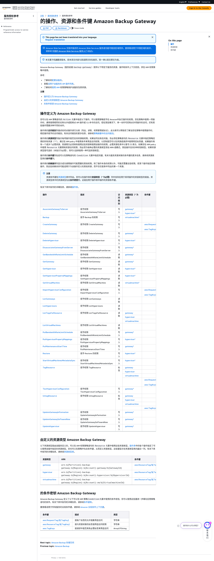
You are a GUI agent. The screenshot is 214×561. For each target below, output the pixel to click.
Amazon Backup (62, 546)
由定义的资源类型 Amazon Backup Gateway (63, 100)
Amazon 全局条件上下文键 (92, 507)
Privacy (53, 558)
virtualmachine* (132, 217)
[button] (55, 40)
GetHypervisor (49, 268)
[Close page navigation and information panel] (209, 37)
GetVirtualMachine (51, 282)
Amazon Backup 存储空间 (62, 542)
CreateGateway (50, 224)
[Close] (152, 37)
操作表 (75, 187)
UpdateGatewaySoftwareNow (56, 419)
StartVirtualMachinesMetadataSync (59, 360)
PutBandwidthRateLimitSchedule (58, 332)
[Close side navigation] (33, 16)
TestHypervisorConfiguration (56, 389)
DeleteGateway (50, 233)
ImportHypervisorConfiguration (57, 290)
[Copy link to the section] (38, 113)
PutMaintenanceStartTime (55, 346)
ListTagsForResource (52, 313)
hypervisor (130, 317)
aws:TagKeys (150, 229)
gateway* (129, 209)
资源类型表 (69, 452)
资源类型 (62, 177)
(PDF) (90, 51)
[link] (67, 15)
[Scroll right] (121, 8)
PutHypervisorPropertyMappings (57, 339)
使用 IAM (56, 87)
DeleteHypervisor (51, 240)
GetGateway (48, 261)
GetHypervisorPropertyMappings (57, 275)
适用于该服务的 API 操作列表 (61, 84)
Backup (46, 217)
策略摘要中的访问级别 (104, 133)
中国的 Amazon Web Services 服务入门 (69, 51)
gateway (129, 313)
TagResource (49, 367)
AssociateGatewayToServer (55, 209)
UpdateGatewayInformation (55, 412)
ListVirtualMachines (52, 325)
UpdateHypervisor (51, 426)
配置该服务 (57, 80)
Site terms (62, 558)
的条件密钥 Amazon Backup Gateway (60, 103)
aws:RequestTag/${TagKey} (56, 520)
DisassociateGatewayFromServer (58, 247)
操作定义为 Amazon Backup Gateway (60, 96)
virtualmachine (132, 321)
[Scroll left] (72, 8)
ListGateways (49, 299)
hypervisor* (130, 213)
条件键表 (88, 502)
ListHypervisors (50, 306)
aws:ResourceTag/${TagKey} (147, 465)
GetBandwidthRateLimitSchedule (58, 254)
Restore (46, 353)
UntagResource (50, 396)
